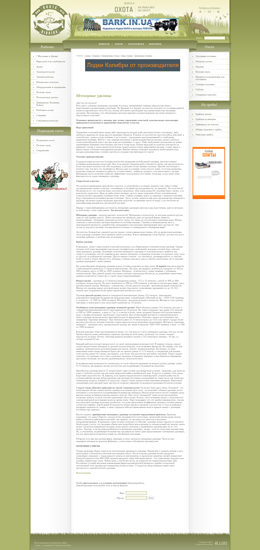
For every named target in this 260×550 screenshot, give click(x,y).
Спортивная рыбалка (47, 120)
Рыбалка (96, 56)
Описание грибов (204, 134)
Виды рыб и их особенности (50, 61)
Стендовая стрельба (206, 94)
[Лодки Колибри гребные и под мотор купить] (132, 70)
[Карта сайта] (218, 12)
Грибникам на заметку (207, 124)
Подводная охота (45, 140)
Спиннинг (41, 115)
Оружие (200, 66)
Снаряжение (42, 150)
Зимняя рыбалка (45, 77)
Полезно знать (43, 92)
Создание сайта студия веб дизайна (204, 543)
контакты (155, 44)
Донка (39, 66)
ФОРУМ (119, 44)
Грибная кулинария (206, 119)
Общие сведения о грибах (209, 129)
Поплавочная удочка (47, 97)
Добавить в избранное (209, 7)
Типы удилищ (127, 56)
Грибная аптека (204, 114)
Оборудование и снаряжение (51, 87)
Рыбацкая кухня (45, 110)
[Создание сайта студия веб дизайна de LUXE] (221, 544)
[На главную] (200, 12)
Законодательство (45, 72)
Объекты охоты (204, 61)
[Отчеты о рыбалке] (49, 191)
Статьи (88, 56)
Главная (79, 56)
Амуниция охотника (206, 56)
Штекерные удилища (143, 56)
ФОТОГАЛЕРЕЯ (136, 44)
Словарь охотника (205, 84)
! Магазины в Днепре (47, 56)
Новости (104, 44)
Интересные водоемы (47, 82)
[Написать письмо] (209, 12)
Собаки (199, 89)
